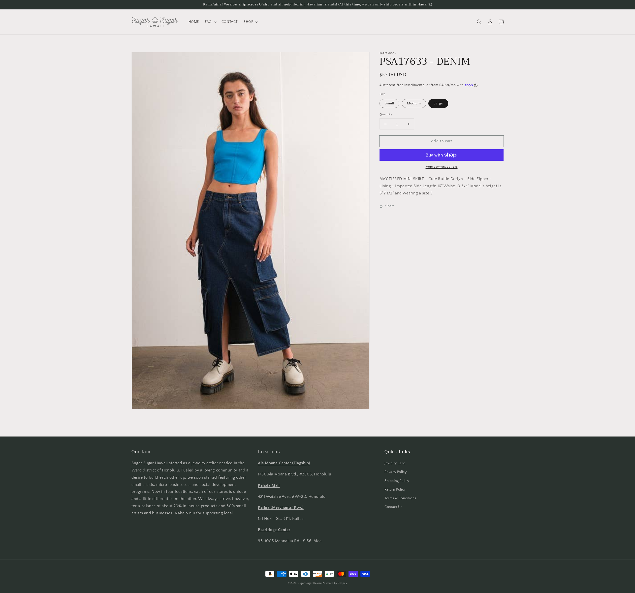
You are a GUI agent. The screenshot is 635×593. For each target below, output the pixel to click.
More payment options (442, 166)
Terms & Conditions (400, 498)
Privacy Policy (395, 472)
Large (438, 103)
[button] (210, 22)
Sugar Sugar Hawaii (310, 583)
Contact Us (393, 507)
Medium (414, 103)
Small (389, 103)
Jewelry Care (394, 463)
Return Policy (395, 490)
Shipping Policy (396, 481)
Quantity (386, 114)
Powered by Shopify (334, 583)
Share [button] (390, 206)
